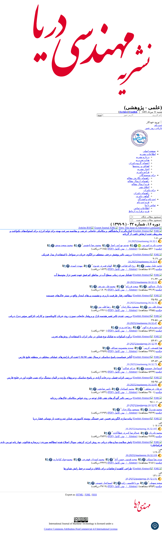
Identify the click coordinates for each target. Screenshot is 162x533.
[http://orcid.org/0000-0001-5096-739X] (139, 245)
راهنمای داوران (141, 193)
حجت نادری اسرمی (152, 245)
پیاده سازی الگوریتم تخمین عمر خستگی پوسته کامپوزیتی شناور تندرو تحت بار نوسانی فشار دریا (82, 418)
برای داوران (149, 190)
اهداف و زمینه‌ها (141, 166)
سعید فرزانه (132, 286)
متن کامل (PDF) (116, 248)
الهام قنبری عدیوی (102, 265)
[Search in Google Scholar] (135, 245)
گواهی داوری (142, 196)
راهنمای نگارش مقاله (138, 178)
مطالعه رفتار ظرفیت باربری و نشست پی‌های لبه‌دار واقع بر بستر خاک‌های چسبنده (89, 295)
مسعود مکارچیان (130, 306)
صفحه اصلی (149, 151)
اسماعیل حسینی (103, 483)
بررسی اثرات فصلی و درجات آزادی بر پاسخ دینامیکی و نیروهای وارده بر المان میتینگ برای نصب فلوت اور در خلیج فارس (69, 377)
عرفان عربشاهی (153, 388)
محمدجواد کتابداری (62, 459)
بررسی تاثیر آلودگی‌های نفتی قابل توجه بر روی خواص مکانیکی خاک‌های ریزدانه (91, 398)
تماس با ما (150, 205)
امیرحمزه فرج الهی (152, 327)
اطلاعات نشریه (148, 154)
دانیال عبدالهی (154, 286)
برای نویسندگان (148, 175)
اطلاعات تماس (141, 208)
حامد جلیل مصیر (153, 265)
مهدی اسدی (76, 265)
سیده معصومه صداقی (121, 348)
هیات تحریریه (142, 160)
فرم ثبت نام (143, 202)
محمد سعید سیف (64, 245)
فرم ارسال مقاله (140, 184)
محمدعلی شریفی (106, 286)
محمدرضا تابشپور (92, 245)
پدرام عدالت (129, 368)
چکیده (159, 248)
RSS (94, 494)
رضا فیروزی (125, 327)
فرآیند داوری (142, 172)
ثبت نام (158, 125)
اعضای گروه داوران (139, 163)
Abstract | (131, 248)
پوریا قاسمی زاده (130, 483)
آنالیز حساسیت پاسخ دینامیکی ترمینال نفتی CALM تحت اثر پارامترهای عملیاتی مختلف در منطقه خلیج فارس (75, 357)
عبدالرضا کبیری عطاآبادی (126, 432)
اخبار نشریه (143, 169)
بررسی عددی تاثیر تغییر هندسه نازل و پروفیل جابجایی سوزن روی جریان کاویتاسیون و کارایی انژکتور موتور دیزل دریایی (70, 316)
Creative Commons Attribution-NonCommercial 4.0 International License (80, 529)
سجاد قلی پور (155, 306)
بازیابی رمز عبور (153, 128)
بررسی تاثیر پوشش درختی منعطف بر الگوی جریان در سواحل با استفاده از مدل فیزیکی (86, 254)
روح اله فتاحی (128, 265)
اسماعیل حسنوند (153, 368)
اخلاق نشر (144, 187)
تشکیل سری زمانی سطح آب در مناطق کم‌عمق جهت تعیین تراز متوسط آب (93, 275)
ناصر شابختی (104, 388)
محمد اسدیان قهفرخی (92, 459)
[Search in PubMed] (131, 245)
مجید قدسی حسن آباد (126, 459)
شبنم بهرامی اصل (119, 245)
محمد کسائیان (127, 388)
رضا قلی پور (104, 306)
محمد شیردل (155, 409)
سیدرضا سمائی (154, 459)
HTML (79, 494)
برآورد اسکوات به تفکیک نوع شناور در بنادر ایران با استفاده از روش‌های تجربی (91, 336)
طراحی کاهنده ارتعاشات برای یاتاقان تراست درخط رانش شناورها (98, 468)
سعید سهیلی (155, 483)
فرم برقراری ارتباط (139, 211)
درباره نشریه (142, 157)
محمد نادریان (155, 432)
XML (87, 494)
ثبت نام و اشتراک (147, 199)
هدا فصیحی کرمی (152, 348)
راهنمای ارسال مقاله (138, 181)
